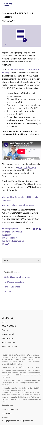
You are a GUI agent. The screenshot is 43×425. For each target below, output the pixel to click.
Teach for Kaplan (9, 346)
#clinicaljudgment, (10, 228)
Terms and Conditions (10, 409)
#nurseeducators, (10, 238)
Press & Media (8, 342)
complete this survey (26, 167)
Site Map (5, 417)
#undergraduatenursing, (13, 241)
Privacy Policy (7, 413)
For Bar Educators (12, 286)
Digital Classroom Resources (17, 277)
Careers (5, 330)
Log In (4, 322)
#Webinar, (6, 235)
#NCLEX (5, 244)
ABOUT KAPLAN (9, 326)
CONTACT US (7, 318)
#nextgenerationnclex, (12, 231)
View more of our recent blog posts (18, 205)
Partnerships (8, 338)
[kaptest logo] (7, 4)
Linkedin (7, 291)
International (8, 334)
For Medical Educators (14, 282)
